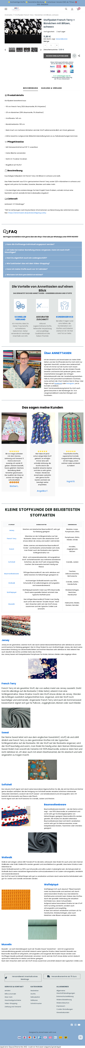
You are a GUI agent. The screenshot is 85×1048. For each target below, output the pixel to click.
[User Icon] (72, 9)
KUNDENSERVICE (64, 316)
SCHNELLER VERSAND (20, 318)
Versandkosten (62, 39)
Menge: (46, 41)
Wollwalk (11, 583)
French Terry (11, 538)
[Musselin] (42, 930)
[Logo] (16, 9)
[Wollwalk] (42, 842)
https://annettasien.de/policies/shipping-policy (27, 213)
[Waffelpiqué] (16, 900)
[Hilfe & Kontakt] (64, 305)
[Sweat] (16, 718)
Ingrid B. (71, 481)
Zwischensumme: (51, 49)
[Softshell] (42, 770)
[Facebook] (71, 1025)
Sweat (11, 549)
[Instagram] (75, 1025)
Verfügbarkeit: (49, 31)
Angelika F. (42, 490)
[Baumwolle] (16, 816)
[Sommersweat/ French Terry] (42, 669)
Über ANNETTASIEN (57, 353)
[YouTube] (79, 1025)
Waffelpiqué (11, 592)
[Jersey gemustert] (16, 625)
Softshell (11, 562)
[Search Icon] (66, 9)
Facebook (58, 383)
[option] (23, 31)
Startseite (9, 15)
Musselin (11, 604)
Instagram (70, 383)
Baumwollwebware (11, 574)
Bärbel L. (14, 486)
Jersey (11, 530)
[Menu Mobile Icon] (6, 9)
